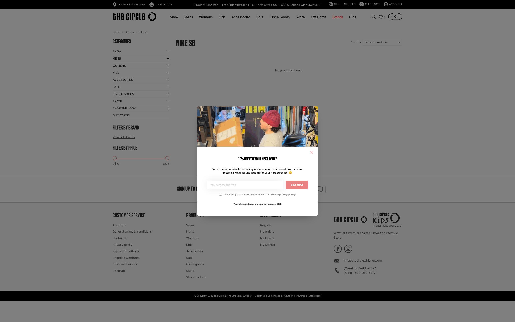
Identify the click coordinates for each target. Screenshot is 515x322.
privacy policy (287, 194)
